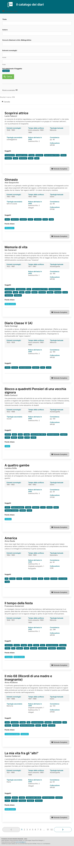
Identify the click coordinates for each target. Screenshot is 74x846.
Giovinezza (39, 155)
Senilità (33, 437)
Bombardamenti (9, 155)
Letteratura (38, 219)
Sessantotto (24, 734)
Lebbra (22, 292)
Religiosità (58, 292)
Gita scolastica (9, 228)
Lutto (64, 722)
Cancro (7, 507)
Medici (56, 507)
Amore (14, 434)
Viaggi (51, 219)
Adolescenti (15, 219)
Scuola (31, 158)
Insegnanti (6, 70)
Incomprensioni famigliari (12, 734)
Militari (28, 292)
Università (54, 578)
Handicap (8, 519)
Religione (19, 648)
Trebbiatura (18, 295)
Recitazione (23, 158)
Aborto (7, 219)
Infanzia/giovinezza (54, 289)
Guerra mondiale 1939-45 (52, 155)
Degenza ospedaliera (17, 507)
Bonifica (15, 797)
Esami (28, 289)
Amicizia (7, 434)
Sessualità (33, 648)
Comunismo (14, 722)
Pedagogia (22, 800)
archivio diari (11, 11)
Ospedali (22, 510)
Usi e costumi (62, 578)
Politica (34, 578)
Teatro (37, 158)
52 (51, 829)
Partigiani (50, 292)
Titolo (4, 19)
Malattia (14, 437)
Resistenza (39, 800)
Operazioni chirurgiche (11, 510)
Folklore (19, 578)
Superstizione (42, 648)
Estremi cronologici (9, 50)
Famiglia (31, 155)
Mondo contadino (10, 304)
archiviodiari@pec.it (21, 842)
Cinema (7, 367)
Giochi (42, 645)
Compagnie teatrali (21, 155)
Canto (20, 434)
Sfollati (7, 446)
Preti (13, 648)
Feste (30, 645)
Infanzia (63, 155)
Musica (21, 437)
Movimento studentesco (27, 725)
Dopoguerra (8, 657)
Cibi (6, 578)
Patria (42, 367)
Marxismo (15, 725)
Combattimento (20, 289)
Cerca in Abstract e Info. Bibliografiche (16, 40)
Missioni (34, 292)
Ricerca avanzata (8, 90)
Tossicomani (8, 295)
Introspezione (57, 722)
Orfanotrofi (42, 292)
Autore (5, 30)
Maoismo (7, 725)
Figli (28, 722)
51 (48, 829)
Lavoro (15, 158)
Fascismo (14, 367)
